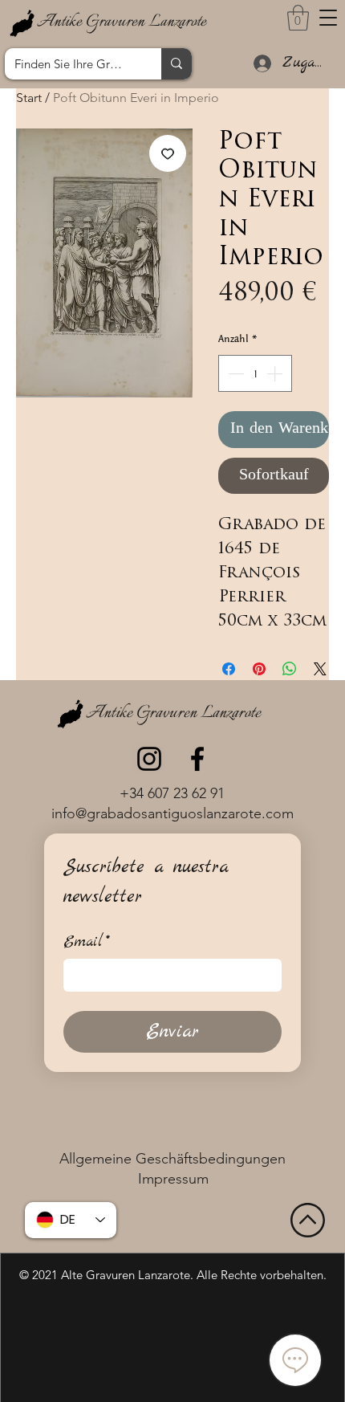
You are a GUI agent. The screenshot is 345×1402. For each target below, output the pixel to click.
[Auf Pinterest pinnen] (259, 669)
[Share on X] (320, 669)
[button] (328, 18)
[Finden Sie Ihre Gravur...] (176, 63)
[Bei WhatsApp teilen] (289, 669)
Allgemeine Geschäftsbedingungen (172, 1159)
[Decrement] (234, 373)
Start (29, 97)
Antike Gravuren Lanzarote (121, 21)
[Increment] (276, 373)
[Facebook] (197, 759)
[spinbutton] (255, 373)
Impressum (173, 1179)
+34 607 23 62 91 (172, 793)
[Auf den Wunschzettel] (167, 153)
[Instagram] (149, 759)
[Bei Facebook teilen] (228, 669)
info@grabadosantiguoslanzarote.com (172, 813)
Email (86, 942)
